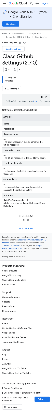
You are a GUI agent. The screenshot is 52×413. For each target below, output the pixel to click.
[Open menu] (5, 3)
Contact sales (8, 284)
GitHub (5, 323)
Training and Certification (13, 342)
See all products (9, 271)
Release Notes (8, 306)
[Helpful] (20, 43)
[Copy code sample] (46, 97)
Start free (11, 24)
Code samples (8, 333)
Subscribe (43, 399)
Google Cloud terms (13, 388)
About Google (8, 383)
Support (6, 302)
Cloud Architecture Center (14, 337)
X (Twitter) (7, 364)
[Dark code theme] (41, 97)
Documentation (17, 33)
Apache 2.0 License (10, 246)
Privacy (20, 383)
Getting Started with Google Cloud (17, 328)
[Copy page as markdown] (14, 69)
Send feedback (13, 49)
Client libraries (22, 16)
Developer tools (34, 33)
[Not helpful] (24, 43)
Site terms (31, 383)
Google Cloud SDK (20, 12)
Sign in (45, 3)
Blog (4, 354)
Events (5, 359)
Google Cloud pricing (11, 275)
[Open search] (31, 3)
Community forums (11, 297)
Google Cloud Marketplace (14, 280)
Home (4, 33)
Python (42, 12)
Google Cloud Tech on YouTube (16, 373)
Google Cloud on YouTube (14, 368)
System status (9, 311)
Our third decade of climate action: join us (22, 393)
